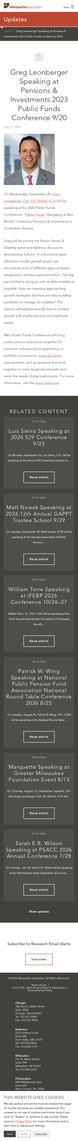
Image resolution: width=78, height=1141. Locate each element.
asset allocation (50, 356)
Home (8, 31)
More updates (39, 911)
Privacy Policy (23, 1121)
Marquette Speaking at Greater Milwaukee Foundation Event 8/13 (39, 773)
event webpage (47, 383)
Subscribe (39, 959)
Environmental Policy (40, 990)
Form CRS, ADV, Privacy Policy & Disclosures (39, 987)
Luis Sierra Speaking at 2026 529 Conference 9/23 (39, 437)
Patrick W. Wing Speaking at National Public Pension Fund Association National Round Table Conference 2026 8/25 (39, 687)
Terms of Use (39, 985)
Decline (24, 1134)
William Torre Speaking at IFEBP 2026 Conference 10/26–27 (39, 595)
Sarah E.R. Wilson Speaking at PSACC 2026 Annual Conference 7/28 (39, 849)
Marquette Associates (23, 6)
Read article (39, 477)
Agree (9, 1134)
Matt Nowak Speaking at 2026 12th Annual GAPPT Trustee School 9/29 (39, 513)
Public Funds (34, 215)
